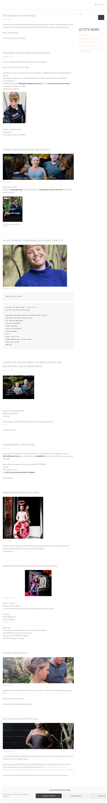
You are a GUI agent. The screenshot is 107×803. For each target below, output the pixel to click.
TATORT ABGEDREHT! (15, 653)
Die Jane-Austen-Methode (19, 15)
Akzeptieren (48, 796)
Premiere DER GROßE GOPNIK (21, 492)
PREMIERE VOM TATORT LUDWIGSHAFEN (26, 53)
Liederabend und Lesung (19, 444)
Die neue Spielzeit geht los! (20, 718)
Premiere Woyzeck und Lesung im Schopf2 (30, 566)
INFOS (5, 424)
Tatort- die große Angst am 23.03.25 (26, 149)
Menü (100, 4)
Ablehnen (76, 796)
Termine (5, 622)
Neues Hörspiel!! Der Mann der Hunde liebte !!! (33, 240)
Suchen (80, 14)
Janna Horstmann (16, 4)
